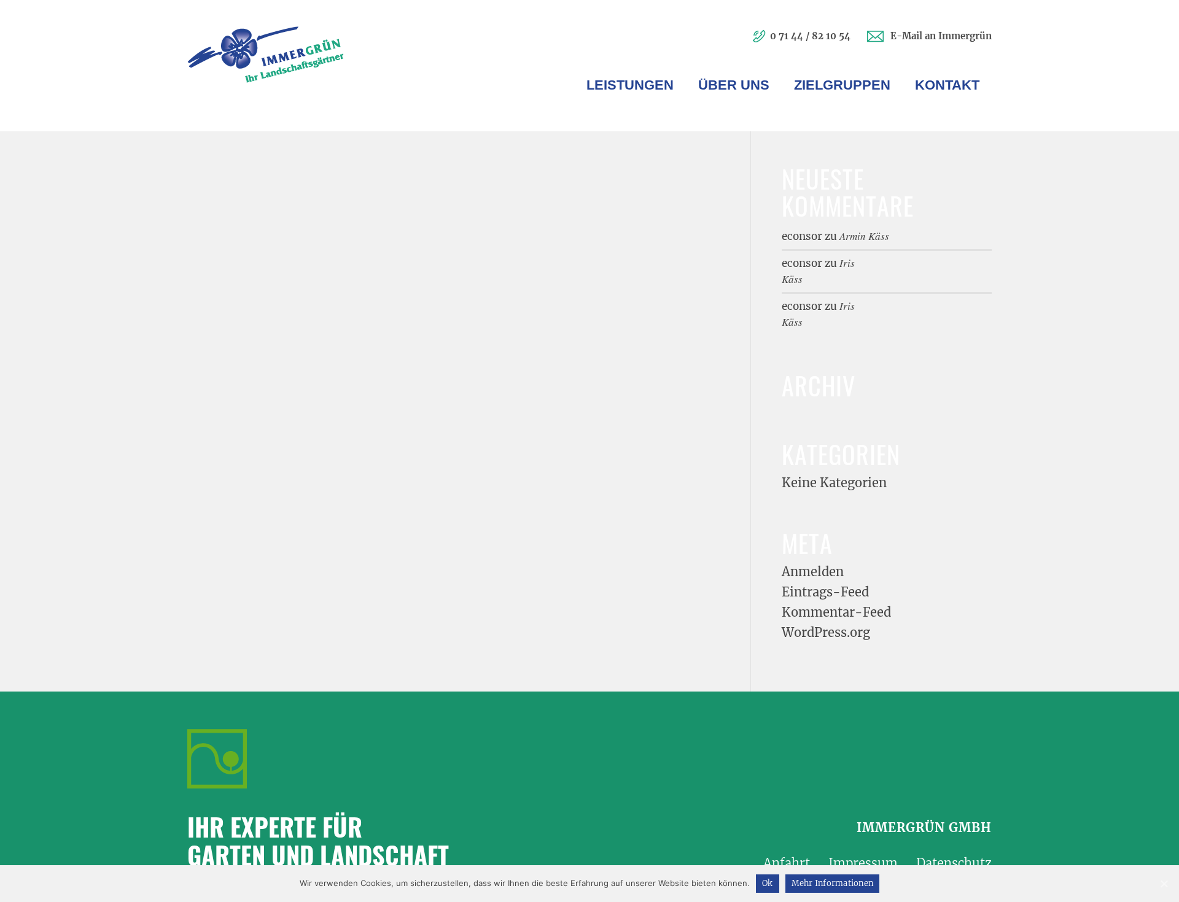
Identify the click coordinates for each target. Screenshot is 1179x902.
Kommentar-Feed (836, 612)
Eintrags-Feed (825, 591)
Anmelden (813, 571)
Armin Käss (864, 236)
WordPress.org (826, 632)
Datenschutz (954, 863)
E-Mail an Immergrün (941, 36)
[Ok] (1164, 883)
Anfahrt (786, 863)
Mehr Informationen (833, 883)
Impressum (863, 863)
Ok (767, 883)
